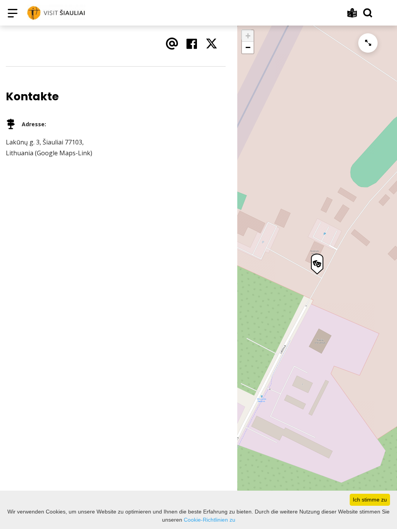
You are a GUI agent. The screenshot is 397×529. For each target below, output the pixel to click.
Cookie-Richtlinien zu (209, 520)
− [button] (247, 47)
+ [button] (247, 36)
